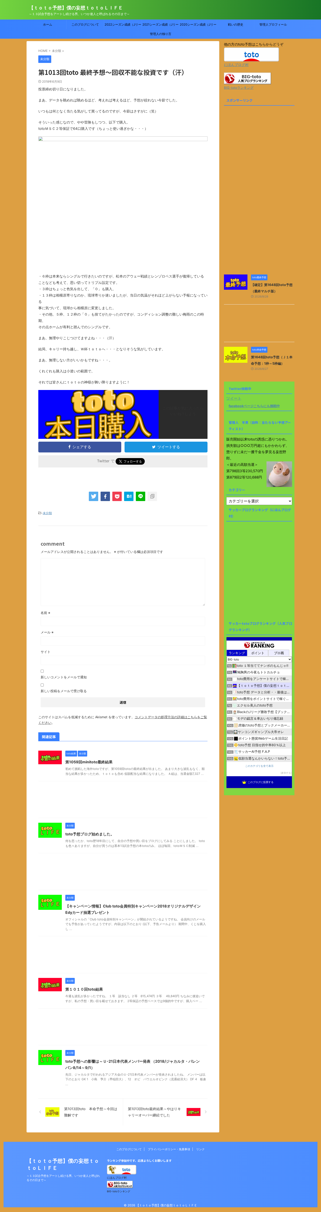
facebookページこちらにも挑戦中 (254, 406)
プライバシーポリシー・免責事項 (169, 1149)
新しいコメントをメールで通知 (64, 677)
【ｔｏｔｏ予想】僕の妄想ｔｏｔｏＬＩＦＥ (76, 8)
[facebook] (105, 496)
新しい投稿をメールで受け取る (64, 691)
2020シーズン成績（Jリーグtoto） (198, 26)
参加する (286, 773)
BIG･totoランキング (239, 87)
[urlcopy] (152, 496)
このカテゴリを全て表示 (259, 766)
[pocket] (117, 496)
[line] (140, 496)
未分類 (47, 513)
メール (47, 632)
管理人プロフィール (273, 24)
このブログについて (85, 24)
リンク (200, 1149)
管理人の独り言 (160, 34)
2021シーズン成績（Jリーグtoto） (160, 26)
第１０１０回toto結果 (84, 989)
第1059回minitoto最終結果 (89, 762)
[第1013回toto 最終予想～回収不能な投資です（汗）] (128, 496)
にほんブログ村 (236, 64)
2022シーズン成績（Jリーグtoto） (123, 26)
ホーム (47, 24)
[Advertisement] (122, 800)
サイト (46, 652)
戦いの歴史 (235, 24)
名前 (45, 613)
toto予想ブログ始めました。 (89, 834)
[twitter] (93, 496)
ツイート (233, 398)
